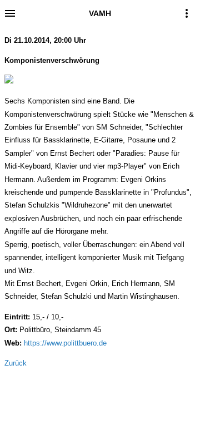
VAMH (100, 13)
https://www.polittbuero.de (65, 343)
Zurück (15, 363)
